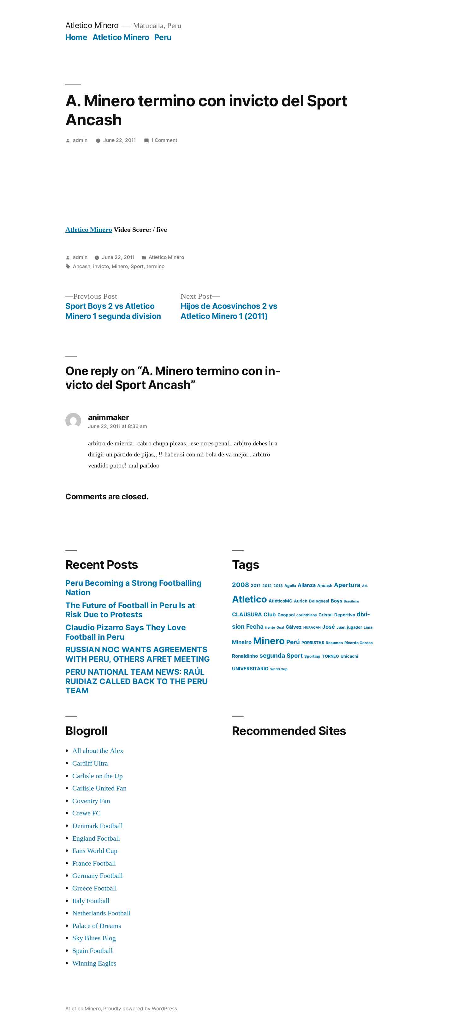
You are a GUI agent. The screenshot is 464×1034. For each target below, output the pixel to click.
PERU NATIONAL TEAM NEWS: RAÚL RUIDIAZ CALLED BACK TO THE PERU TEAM (136, 681)
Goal (280, 628)
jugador (354, 627)
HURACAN (312, 628)
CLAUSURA (247, 614)
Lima (368, 627)
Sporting (312, 656)
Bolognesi (319, 601)
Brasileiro (351, 601)
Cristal (325, 614)
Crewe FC (86, 813)
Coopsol (286, 614)
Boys (336, 601)
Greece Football (94, 888)
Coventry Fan (91, 800)
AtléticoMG (280, 600)
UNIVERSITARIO (250, 669)
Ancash (81, 266)
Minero (120, 266)
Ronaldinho (245, 656)
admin (80, 140)
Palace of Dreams (96, 925)
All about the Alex (97, 750)
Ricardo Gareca (358, 642)
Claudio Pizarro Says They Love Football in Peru (125, 632)
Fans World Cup (94, 850)
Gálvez (294, 627)
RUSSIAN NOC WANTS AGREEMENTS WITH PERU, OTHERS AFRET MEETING (137, 654)
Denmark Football (97, 825)
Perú (293, 642)
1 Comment (164, 140)
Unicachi (349, 656)
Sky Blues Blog (94, 938)
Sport (137, 266)
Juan (340, 627)
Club (270, 614)
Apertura (347, 584)
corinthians (306, 615)
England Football (96, 838)
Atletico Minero (92, 25)
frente (270, 628)
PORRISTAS (312, 642)
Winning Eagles (94, 963)
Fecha (255, 626)
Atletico (249, 599)
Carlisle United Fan (99, 788)
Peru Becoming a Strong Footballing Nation (133, 587)
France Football (94, 863)
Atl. (365, 586)
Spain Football (92, 950)
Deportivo (344, 614)
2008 (240, 585)
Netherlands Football (101, 913)
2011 (256, 585)
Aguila (290, 585)
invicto (101, 266)
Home (76, 37)
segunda (272, 655)
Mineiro (242, 642)
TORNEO (330, 656)
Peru (162, 37)
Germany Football (97, 875)
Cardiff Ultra (90, 763)
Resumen (334, 642)
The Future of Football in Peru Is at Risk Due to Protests (130, 610)
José (328, 627)
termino (155, 266)
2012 (267, 585)
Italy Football (91, 900)
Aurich (300, 601)
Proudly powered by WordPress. (140, 1009)
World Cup (279, 669)
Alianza (307, 585)
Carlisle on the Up (97, 776)
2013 (278, 585)
